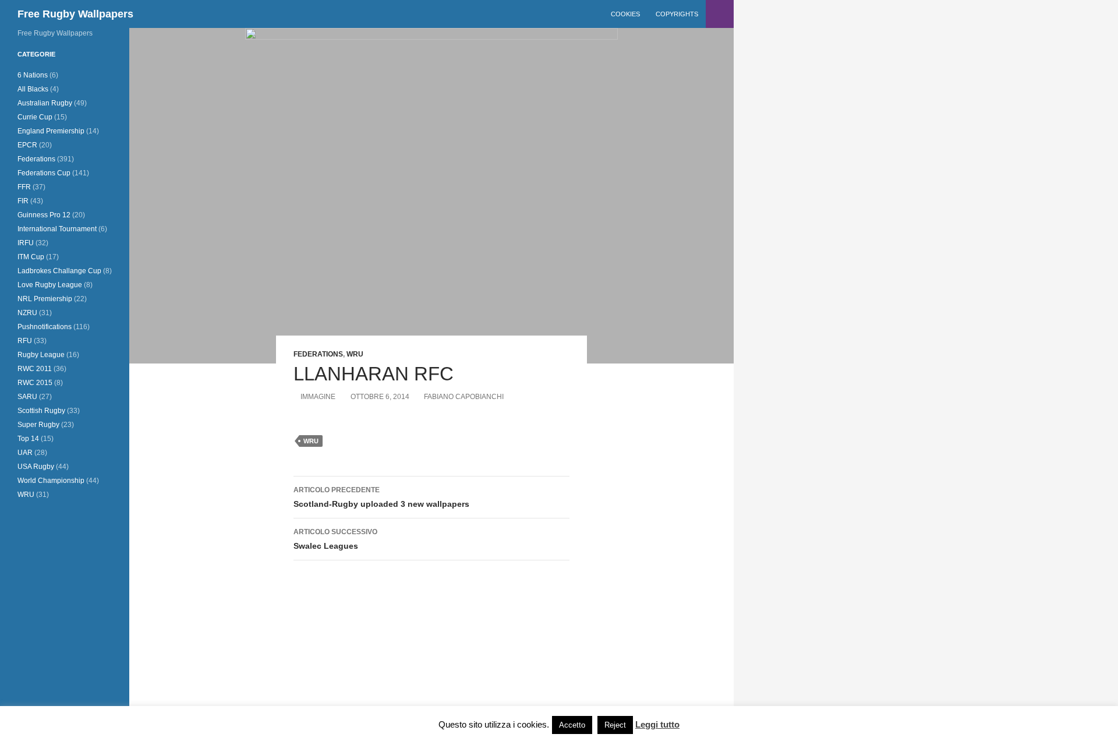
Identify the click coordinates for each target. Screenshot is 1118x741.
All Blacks (32, 89)
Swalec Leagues (335, 539)
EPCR (27, 145)
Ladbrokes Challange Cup (59, 271)
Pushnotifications (44, 327)
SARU (27, 397)
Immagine (317, 397)
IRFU (25, 243)
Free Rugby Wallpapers (75, 14)
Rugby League (41, 355)
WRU (354, 354)
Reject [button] (615, 725)
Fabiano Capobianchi (464, 397)
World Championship (50, 481)
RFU (24, 341)
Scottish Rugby (41, 411)
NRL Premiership (44, 299)
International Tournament (57, 229)
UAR (25, 453)
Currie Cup (34, 117)
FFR (24, 187)
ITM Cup (30, 257)
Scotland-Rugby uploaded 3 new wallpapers (381, 497)
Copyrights (677, 13)
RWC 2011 (34, 369)
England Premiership (50, 131)
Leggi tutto (657, 724)
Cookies (625, 13)
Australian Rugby (44, 103)
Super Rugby (38, 425)
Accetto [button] (572, 725)
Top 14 (28, 439)
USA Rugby (35, 467)
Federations (318, 354)
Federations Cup (43, 173)
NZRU (27, 313)
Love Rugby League (49, 285)
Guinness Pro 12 (43, 215)
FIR (23, 201)
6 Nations (32, 75)
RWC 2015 (34, 383)
